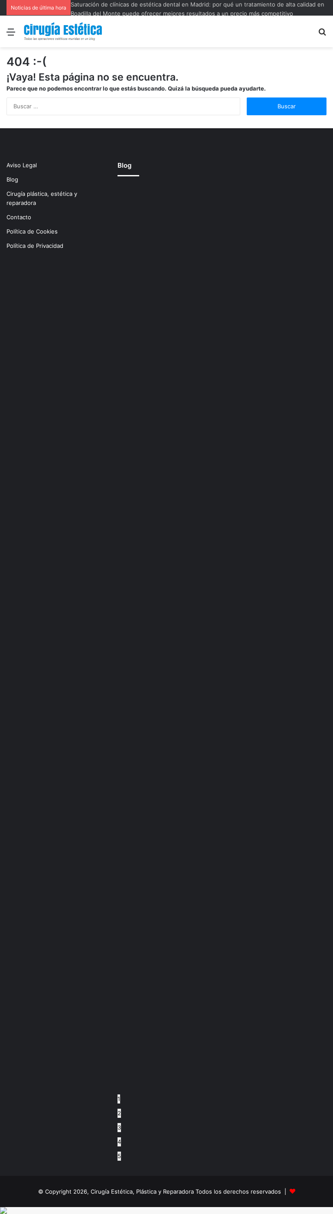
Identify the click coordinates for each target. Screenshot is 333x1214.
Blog (12, 179)
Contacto (19, 217)
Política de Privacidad (35, 245)
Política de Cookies (32, 231)
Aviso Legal (22, 165)
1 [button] (119, 1098)
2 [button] (119, 1113)
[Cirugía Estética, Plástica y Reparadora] (63, 31)
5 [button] (119, 1155)
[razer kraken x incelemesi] (166, 1210)
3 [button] (119, 1127)
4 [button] (119, 1141)
